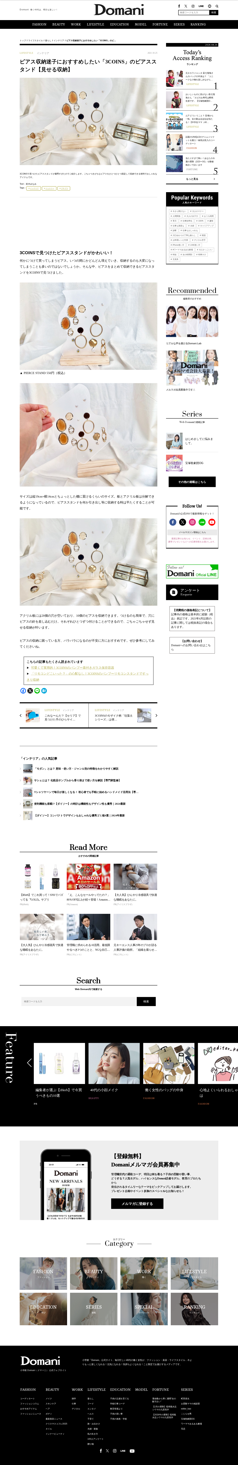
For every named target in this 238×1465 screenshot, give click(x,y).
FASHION (39, 25)
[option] (59, 1074)
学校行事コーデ (117, 1403)
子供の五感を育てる (119, 1398)
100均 (200, 221)
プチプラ (64, 188)
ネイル (49, 1429)
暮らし (48, 40)
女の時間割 (187, 254)
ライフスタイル (35, 40)
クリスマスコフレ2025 (56, 1424)
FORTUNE (160, 25)
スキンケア (51, 1403)
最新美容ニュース (54, 1419)
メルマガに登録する (137, 1204)
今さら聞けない (179, 211)
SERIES (179, 25)
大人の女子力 (192, 216)
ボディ (49, 1414)
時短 (174, 254)
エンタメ (91, 1409)
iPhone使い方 (178, 245)
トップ (23, 40)
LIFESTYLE (95, 25)
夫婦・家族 (92, 1429)
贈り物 (90, 1444)
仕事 (74, 1403)
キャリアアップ (207, 226)
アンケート (190, 590)
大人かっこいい (205, 250)
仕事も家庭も (178, 226)
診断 (174, 230)
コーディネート (27, 1398)
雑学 (74, 1398)
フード (90, 1403)
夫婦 (192, 226)
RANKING (198, 25)
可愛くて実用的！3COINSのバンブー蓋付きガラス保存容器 (72, 667)
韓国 (203, 235)
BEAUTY (58, 25)
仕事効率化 (187, 221)
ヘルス (90, 1414)
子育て (90, 1419)
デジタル (76, 1409)
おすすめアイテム (28, 1409)
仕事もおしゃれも (190, 230)
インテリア (59, 40)
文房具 (175, 259)
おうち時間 (209, 216)
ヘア (48, 1409)
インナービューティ (55, 1434)
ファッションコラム (29, 1403)
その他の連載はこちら (192, 482)
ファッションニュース (30, 1414)
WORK (76, 25)
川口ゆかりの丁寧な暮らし (184, 235)
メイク (49, 1398)
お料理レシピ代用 (180, 240)
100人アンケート (95, 1439)
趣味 (211, 221)
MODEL (141, 25)
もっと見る (192, 178)
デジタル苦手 (200, 240)
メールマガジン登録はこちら (192, 532)
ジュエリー (49, 188)
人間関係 (176, 216)
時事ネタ (202, 254)
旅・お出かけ (93, 1424)
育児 (174, 221)
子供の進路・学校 (118, 1419)
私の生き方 (92, 1434)
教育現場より (116, 1409)
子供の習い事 (116, 1414)
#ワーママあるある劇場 (182, 250)
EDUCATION (119, 25)
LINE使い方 (195, 245)
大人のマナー (198, 211)
